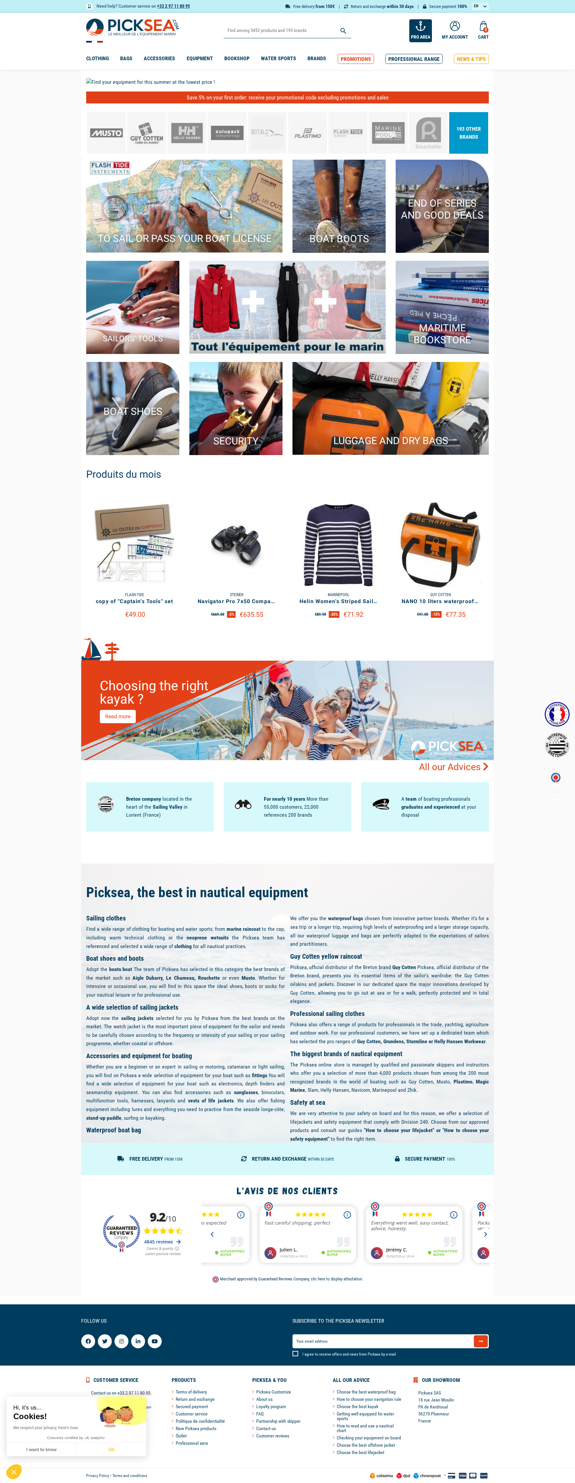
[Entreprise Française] (557, 714)
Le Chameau (180, 978)
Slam (312, 1090)
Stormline (416, 1041)
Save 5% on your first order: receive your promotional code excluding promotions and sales (288, 97)
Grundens (393, 1041)
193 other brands (469, 133)
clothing (183, 946)
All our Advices (451, 766)
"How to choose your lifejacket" (399, 1130)
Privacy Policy (97, 1475)
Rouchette (209, 978)
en (476, 6)
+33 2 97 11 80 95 (173, 6)
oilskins (299, 984)
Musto (248, 978)
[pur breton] (557, 745)
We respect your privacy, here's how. (46, 1427)
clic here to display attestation (336, 1278)
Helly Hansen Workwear (459, 1041)
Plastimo (463, 1081)
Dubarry (154, 978)
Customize (134, 631)
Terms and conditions (129, 1475)
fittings (259, 1075)
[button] (356, 59)
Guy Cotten (404, 967)
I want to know (41, 1449)
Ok (111, 1449)
